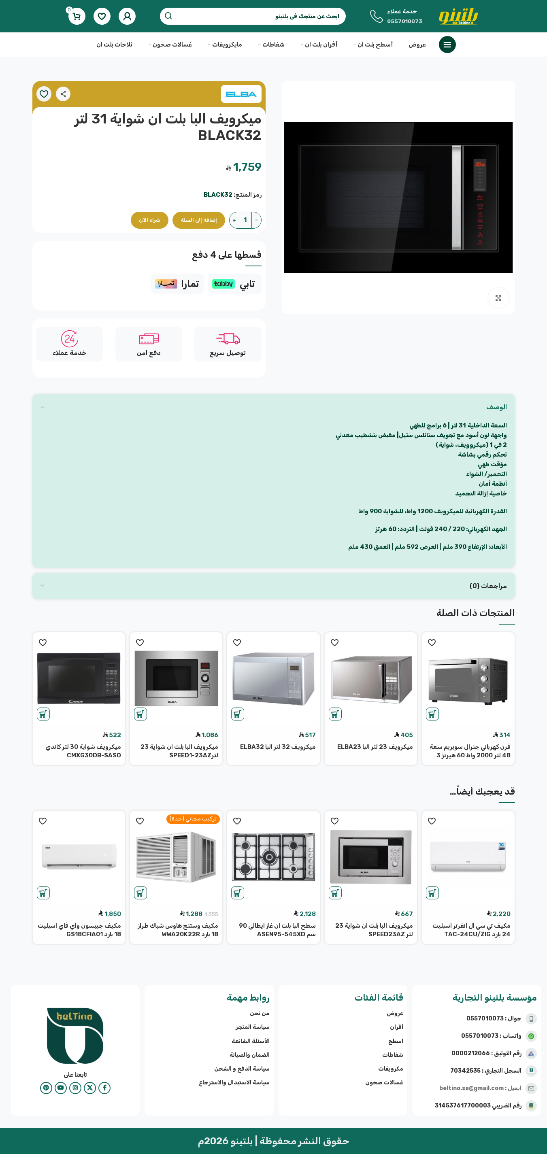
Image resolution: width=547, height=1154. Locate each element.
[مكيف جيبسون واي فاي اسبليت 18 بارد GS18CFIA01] (79, 857)
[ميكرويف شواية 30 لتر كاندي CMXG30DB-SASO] (79, 678)
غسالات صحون (384, 1082)
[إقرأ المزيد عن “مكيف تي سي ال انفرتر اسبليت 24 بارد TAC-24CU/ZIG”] (432, 893)
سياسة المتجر (252, 1027)
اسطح (395, 1041)
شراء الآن (149, 220)
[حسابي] (127, 16)
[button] (432, 714)
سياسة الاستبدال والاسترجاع (234, 1082)
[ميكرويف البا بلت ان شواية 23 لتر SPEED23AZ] (371, 857)
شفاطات (392, 1055)
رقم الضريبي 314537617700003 (478, 1105)
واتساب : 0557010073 (491, 1036)
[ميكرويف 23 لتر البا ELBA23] (371, 678)
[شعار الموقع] (458, 15)
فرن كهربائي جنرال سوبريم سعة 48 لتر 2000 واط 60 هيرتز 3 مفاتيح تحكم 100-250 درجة (470, 755)
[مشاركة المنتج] (63, 94)
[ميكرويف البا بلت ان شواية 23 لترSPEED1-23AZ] (176, 678)
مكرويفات (390, 1068)
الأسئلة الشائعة (250, 1041)
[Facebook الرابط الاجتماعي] (104, 1088)
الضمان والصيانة (249, 1055)
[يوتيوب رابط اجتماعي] (61, 1088)
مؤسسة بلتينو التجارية (495, 997)
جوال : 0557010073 (493, 1018)
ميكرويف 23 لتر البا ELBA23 (375, 746)
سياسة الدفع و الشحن (241, 1068)
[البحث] (168, 16)
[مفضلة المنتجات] (102, 16)
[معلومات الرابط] (235, 284)
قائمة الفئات (379, 997)
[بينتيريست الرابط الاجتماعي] (46, 1088)
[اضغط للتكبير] (498, 298)
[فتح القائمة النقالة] (447, 44)
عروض (395, 1013)
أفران (396, 1027)
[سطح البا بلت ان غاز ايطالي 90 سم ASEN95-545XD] (273, 857)
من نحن (259, 1013)
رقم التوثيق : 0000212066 (486, 1053)
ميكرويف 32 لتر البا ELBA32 (278, 746)
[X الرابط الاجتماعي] (90, 1088)
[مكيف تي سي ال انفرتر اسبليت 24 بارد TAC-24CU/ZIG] (468, 857)
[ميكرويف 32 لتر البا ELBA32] (273, 678)
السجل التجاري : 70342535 (485, 1070)
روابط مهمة (248, 997)
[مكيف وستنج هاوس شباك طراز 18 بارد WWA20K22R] (176, 857)
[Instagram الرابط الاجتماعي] (75, 1088)
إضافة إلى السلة (199, 220)
